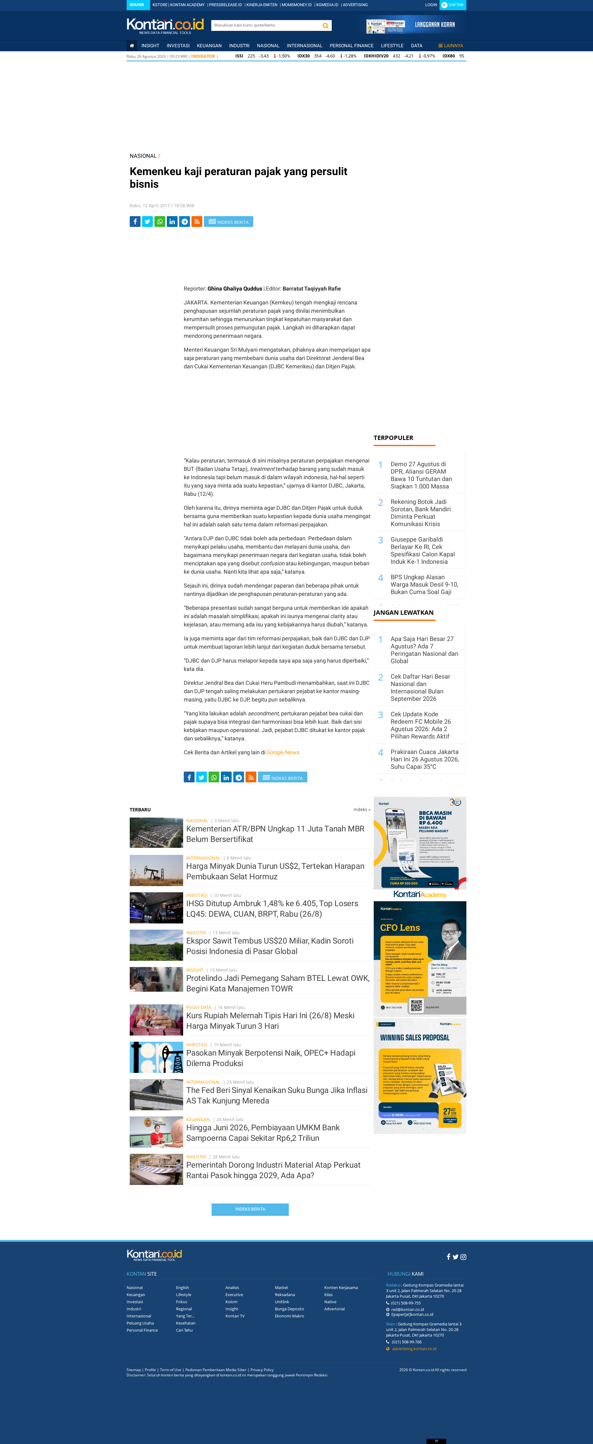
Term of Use (170, 1369)
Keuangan (209, 45)
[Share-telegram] (184, 221)
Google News (283, 752)
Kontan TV (235, 1316)
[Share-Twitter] (147, 221)
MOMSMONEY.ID (297, 4)
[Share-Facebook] (135, 221)
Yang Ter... (185, 1316)
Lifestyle (392, 45)
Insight (194, 970)
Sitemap (134, 1369)
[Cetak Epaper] (410, 32)
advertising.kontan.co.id (412, 1348)
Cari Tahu (184, 1330)
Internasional (304, 45)
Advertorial (334, 1309)
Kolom (231, 1301)
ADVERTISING (355, 4)
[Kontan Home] (132, 45)
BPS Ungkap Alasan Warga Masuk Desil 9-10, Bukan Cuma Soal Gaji (424, 584)
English (182, 1287)
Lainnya (453, 45)
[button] (325, 25)
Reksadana (285, 1294)
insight (150, 45)
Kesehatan (186, 1323)
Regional (184, 1309)
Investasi (178, 45)
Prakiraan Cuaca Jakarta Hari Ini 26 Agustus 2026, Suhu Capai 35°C (425, 759)
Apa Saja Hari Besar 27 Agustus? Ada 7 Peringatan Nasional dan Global (424, 650)
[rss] (196, 221)
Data (417, 45)
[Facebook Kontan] (449, 1256)
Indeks (362, 809)
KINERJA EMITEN (261, 4)
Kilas (328, 1294)
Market (281, 1287)
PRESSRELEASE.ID (225, 4)
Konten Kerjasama (341, 1287)
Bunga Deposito (289, 1309)
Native (330, 1301)
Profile (150, 1369)
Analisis (232, 1287)
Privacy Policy (262, 1369)
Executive (234, 1294)
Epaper (137, 4)
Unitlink (282, 1301)
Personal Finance (352, 45)
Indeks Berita (250, 1209)
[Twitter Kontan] (455, 1256)
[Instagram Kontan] (463, 1256)
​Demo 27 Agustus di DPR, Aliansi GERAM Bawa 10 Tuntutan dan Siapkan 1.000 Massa (421, 475)
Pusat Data (198, 1007)
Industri (239, 45)
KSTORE (160, 4)
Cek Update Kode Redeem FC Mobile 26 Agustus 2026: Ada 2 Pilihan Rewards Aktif (421, 725)
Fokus (181, 1301)
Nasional (268, 45)
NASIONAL (143, 156)
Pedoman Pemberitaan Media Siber (215, 1369)
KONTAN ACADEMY (187, 4)
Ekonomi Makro (289, 1316)
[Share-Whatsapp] (159, 221)
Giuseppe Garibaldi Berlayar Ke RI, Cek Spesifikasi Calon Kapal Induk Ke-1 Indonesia (423, 550)
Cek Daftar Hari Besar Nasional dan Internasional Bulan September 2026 (420, 687)
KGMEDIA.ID (327, 4)
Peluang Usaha (140, 1323)
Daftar (456, 4)
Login (431, 4)
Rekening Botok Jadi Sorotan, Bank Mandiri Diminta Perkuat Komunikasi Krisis (421, 513)
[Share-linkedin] (172, 221)
